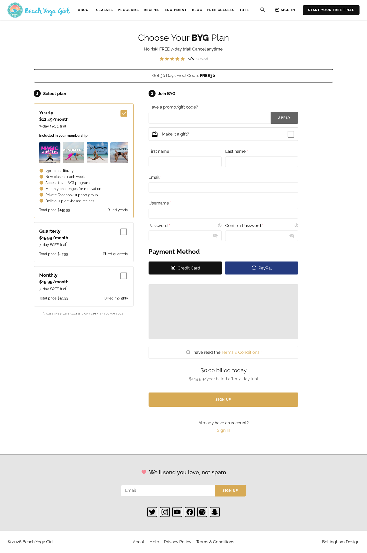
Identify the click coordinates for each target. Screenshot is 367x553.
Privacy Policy (177, 541)
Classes (104, 10)
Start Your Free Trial (331, 10)
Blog (197, 10)
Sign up (230, 490)
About (84, 10)
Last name (236, 151)
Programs (128, 10)
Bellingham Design (341, 541)
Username (160, 203)
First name (160, 151)
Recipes (152, 10)
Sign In (288, 10)
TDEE (244, 10)
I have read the (226, 352)
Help (154, 541)
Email (155, 177)
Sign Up (223, 400)
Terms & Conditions (240, 352)
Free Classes (220, 10)
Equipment (176, 10)
